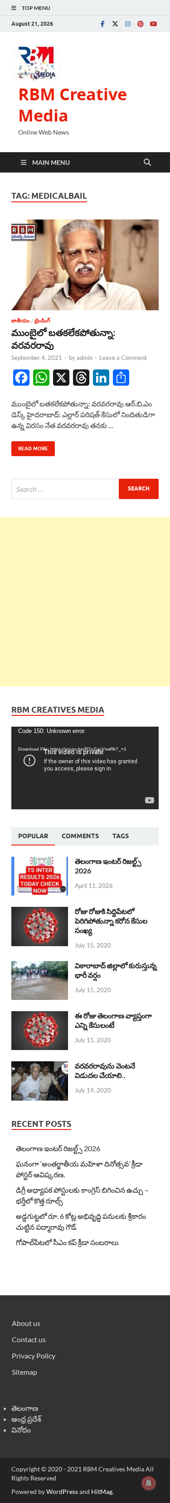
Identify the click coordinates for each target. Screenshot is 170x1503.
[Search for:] (85, 489)
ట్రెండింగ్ (42, 320)
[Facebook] (102, 24)
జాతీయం (20, 320)
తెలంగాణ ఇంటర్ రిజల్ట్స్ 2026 (58, 1148)
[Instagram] (127, 24)
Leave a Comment (123, 357)
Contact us (29, 1339)
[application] (85, 768)
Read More (29, 446)
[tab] (33, 836)
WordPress (62, 1491)
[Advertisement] (85, 601)
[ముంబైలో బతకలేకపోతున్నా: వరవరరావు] (85, 264)
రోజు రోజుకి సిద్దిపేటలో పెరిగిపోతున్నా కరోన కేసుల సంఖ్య (111, 920)
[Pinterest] (140, 24)
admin (84, 357)
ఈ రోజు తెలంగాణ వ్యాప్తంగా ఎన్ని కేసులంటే (113, 1020)
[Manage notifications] (148, 1483)
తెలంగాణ (24, 1408)
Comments (80, 836)
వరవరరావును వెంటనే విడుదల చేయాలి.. (105, 1070)
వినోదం (21, 1429)
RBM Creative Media (72, 104)
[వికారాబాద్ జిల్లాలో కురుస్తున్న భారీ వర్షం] (39, 966)
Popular (33, 836)
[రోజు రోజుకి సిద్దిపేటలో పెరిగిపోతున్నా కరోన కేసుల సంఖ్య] (39, 912)
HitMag (101, 1491)
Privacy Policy (33, 1355)
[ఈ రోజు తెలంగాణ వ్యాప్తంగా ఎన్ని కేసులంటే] (39, 1016)
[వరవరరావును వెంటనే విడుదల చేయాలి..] (39, 1066)
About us (26, 1323)
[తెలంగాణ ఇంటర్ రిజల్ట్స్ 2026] (39, 862)
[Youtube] (153, 24)
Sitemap (24, 1372)
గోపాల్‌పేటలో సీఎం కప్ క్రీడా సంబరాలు (67, 1242)
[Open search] (147, 162)
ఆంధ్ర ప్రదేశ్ (26, 1418)
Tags (120, 836)
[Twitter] (115, 24)
